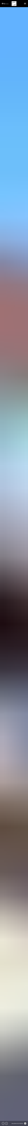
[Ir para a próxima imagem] (6, 1123)
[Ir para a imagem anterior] (3, 1123)
